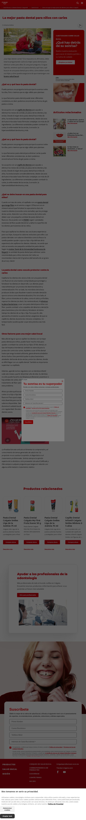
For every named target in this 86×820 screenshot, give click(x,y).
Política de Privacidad (55, 804)
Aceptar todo (7, 816)
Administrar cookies (7, 809)
